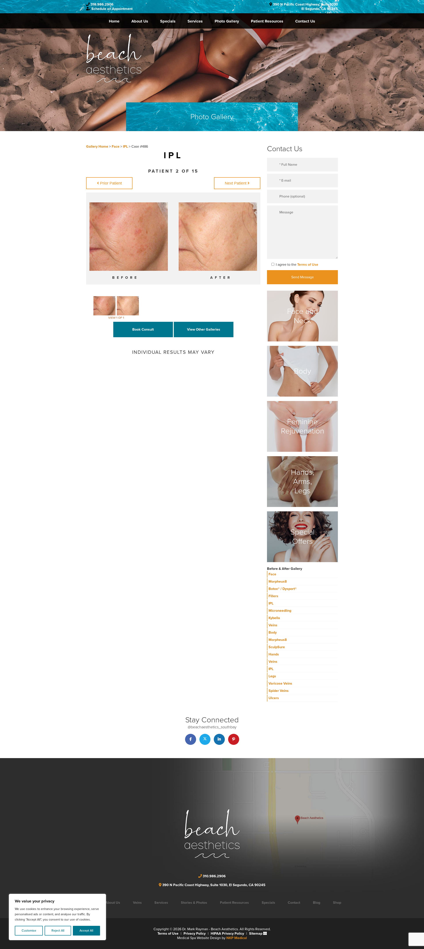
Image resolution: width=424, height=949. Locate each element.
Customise (29, 930)
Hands (274, 654)
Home (114, 21)
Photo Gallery (227, 21)
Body (273, 632)
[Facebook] (190, 739)
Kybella (274, 618)
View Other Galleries (203, 329)
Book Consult (143, 329)
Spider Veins (279, 691)
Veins (273, 625)
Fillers (273, 596)
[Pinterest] (233, 739)
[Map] (251, 827)
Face (115, 146)
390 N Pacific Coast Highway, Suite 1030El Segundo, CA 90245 (305, 6)
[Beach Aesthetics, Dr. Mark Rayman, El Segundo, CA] (113, 58)
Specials (168, 21)
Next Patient (236, 183)
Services (195, 21)
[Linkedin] (219, 739)
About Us (139, 21)
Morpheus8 (278, 581)
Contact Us (305, 21)
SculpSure (277, 647)
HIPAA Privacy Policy (227, 933)
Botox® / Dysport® (283, 589)
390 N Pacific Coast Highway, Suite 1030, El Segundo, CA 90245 (213, 885)
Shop (337, 902)
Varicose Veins (280, 683)
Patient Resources (267, 21)
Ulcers (274, 698)
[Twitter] (204, 739)
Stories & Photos (194, 902)
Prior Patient (110, 183)
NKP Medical (236, 938)
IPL (125, 146)
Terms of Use (307, 264)
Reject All (57, 930)
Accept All (86, 930)
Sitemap (255, 933)
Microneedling (280, 610)
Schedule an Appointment (111, 9)
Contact (294, 902)
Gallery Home (97, 146)
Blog (316, 902)
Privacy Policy (195, 933)
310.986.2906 (102, 4)
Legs (272, 676)
